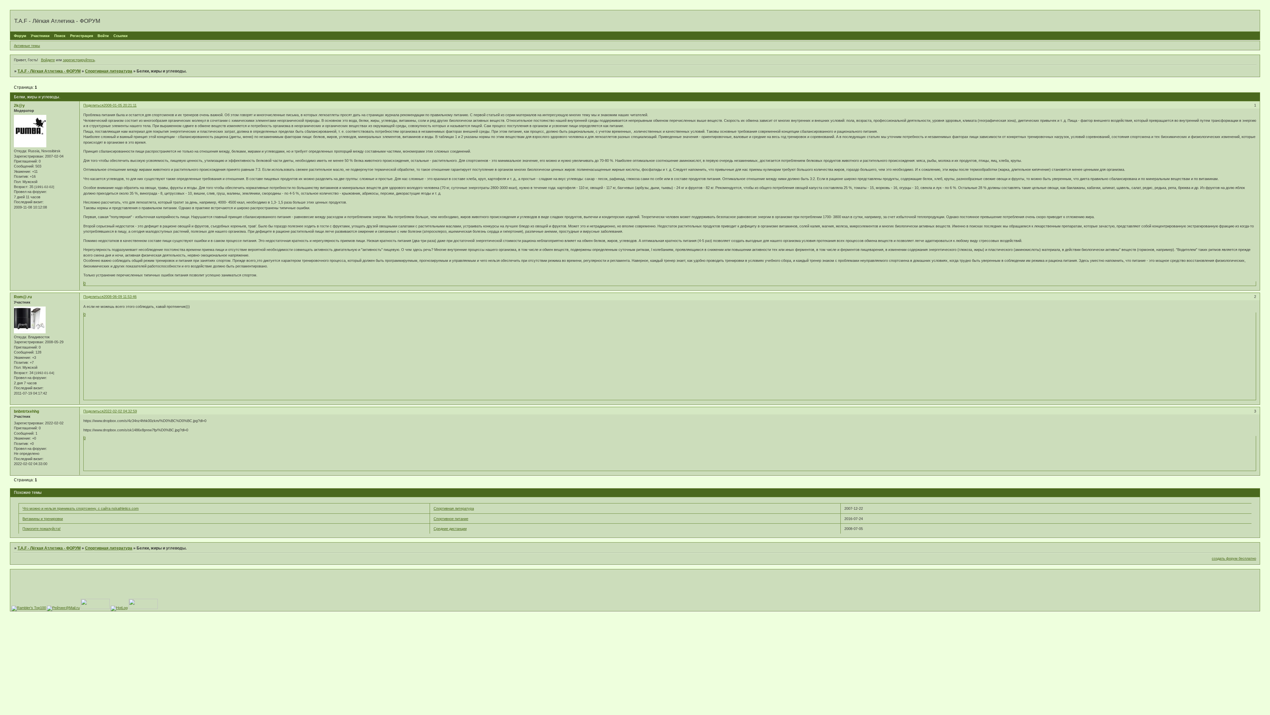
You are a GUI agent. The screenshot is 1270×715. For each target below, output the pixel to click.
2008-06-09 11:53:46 (120, 297)
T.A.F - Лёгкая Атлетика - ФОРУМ (49, 71)
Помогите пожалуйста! (41, 529)
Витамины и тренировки (42, 519)
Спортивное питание (451, 519)
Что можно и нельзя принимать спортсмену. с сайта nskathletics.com (80, 508)
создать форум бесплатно (1234, 558)
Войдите (48, 60)
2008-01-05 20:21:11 (120, 105)
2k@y (19, 105)
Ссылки (120, 36)
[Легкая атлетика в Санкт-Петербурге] (143, 608)
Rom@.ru (23, 297)
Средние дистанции (450, 529)
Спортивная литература (108, 71)
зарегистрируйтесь (79, 60)
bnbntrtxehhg (26, 411)
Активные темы (27, 46)
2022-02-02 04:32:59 (120, 411)
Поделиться (93, 105)
